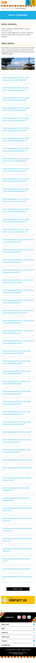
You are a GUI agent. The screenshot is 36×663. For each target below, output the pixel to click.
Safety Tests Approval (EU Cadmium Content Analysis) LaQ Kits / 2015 (17, 441)
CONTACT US (18, 600)
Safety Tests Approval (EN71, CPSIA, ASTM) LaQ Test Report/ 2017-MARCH (16, 352)
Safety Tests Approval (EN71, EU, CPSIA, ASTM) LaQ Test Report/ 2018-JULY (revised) (18, 311)
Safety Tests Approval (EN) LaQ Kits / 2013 (16, 569)
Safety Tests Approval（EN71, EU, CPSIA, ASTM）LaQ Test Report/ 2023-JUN (16, 170)
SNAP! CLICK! (5, 637)
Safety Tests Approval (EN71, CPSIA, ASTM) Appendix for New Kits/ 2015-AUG (16, 423)
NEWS (3, 628)
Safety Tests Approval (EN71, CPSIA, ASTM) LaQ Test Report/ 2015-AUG (16, 403)
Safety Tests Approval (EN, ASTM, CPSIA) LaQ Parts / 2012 (17, 529)
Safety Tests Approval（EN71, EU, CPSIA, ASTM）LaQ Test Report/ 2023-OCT (16, 149)
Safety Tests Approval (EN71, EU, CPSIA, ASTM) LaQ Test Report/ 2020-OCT (18, 251)
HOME (2, 8)
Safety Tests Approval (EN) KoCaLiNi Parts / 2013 (16, 560)
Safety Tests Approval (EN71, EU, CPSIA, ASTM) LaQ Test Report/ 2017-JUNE (18, 342)
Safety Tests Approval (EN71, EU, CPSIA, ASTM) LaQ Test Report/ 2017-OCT (18, 332)
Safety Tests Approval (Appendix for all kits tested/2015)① (16, 489)
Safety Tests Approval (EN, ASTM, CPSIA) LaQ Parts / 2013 (17, 509)
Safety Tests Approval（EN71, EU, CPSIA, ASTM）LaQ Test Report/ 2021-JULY (16, 230)
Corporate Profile (10, 649)
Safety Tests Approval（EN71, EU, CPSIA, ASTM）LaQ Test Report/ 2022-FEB (16, 210)
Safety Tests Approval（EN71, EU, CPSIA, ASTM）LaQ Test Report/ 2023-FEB (16, 180)
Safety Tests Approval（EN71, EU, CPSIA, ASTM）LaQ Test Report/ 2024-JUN (16, 129)
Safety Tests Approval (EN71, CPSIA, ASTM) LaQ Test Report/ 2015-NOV (16, 392)
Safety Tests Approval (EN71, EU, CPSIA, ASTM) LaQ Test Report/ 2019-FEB (18, 291)
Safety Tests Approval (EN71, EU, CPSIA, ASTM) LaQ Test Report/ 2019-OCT (18, 271)
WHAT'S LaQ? (5, 624)
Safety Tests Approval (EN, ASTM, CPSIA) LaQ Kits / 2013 (17, 519)
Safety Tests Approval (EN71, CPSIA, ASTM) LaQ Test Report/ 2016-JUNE (16, 362)
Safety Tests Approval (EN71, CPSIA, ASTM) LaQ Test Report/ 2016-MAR (16, 382)
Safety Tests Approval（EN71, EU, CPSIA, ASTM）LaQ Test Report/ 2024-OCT (16, 119)
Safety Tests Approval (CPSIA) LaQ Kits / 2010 (17, 576)
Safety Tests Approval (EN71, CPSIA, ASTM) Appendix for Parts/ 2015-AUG (16, 413)
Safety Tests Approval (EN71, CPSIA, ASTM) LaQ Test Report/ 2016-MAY (16, 372)
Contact (18, 649)
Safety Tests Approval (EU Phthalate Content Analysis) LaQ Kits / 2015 (16, 451)
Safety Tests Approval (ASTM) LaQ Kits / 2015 (17, 460)
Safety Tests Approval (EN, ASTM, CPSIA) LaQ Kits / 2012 (17, 540)
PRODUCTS (5, 632)
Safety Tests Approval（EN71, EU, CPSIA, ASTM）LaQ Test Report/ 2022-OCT (16, 190)
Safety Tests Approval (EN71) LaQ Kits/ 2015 (16, 432)
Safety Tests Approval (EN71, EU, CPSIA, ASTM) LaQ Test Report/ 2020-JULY (18, 261)
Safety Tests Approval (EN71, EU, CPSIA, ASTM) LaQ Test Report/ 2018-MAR (18, 322)
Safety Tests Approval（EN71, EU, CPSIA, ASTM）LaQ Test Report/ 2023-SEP (16, 160)
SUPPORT (4, 641)
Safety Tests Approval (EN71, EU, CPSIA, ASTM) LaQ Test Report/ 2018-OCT (18, 301)
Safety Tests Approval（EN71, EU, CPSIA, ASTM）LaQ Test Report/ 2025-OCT (16, 89)
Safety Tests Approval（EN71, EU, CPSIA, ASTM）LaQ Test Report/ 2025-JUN (16, 99)
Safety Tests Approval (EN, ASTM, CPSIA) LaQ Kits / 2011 (17, 550)
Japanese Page (25, 649)
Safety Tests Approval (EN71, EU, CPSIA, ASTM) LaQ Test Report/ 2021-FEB (18, 241)
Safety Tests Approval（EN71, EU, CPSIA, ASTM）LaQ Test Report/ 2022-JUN (16, 200)
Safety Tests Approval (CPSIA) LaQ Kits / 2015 (17, 467)
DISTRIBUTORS (6, 645)
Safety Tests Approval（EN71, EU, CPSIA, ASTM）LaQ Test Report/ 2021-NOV (16, 220)
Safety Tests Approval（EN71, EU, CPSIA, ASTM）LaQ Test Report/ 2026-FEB (16, 79)
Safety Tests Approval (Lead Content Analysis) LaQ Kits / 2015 (17, 479)
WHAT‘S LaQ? (9, 8)
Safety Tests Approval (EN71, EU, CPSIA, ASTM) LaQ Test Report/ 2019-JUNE (18, 281)
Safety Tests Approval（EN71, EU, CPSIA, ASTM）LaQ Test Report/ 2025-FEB (16, 109)
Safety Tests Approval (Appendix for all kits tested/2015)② (16, 499)
